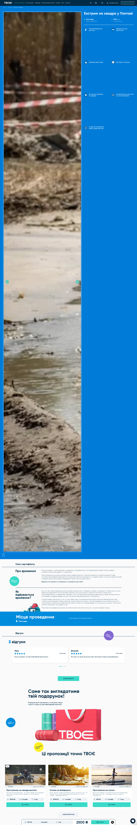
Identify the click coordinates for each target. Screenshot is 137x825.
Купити (101, 822)
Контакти (67, 2)
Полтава (90, 19)
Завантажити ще (68, 814)
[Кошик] (96, 3)
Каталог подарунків (19, 2)
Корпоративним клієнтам (48, 2)
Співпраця (38, 2)
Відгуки (58, 2)
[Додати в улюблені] (112, 822)
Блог (63, 2)
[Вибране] (102, 3)
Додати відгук (68, 678)
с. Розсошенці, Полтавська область (80, 618)
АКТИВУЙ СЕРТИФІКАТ (127, 2)
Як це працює (30, 2)
